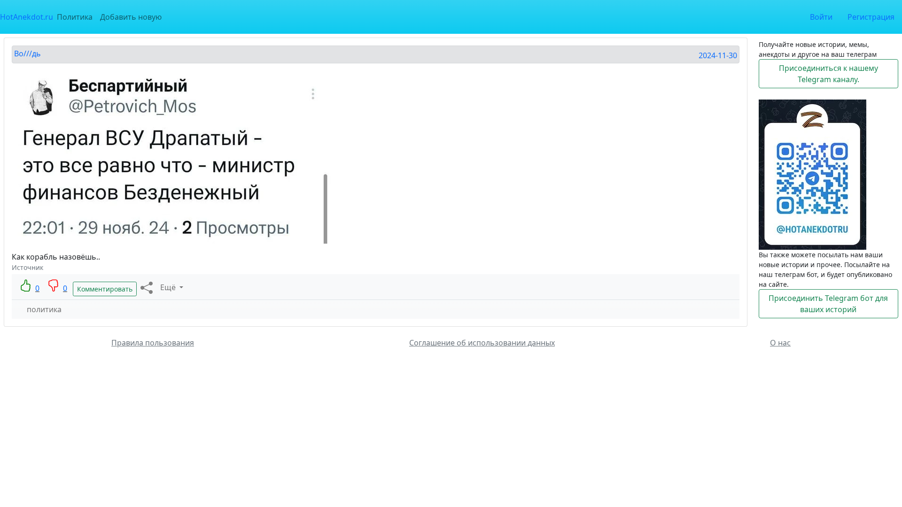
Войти (821, 17)
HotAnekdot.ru (26, 17)
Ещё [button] (169, 287)
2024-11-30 (718, 55)
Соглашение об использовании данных (482, 343)
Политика (75, 17)
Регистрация (871, 17)
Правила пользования (152, 343)
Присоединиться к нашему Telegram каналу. (828, 73)
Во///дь (27, 53)
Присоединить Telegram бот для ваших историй (828, 304)
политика (44, 309)
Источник (27, 267)
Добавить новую (131, 17)
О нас (780, 343)
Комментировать (104, 288)
